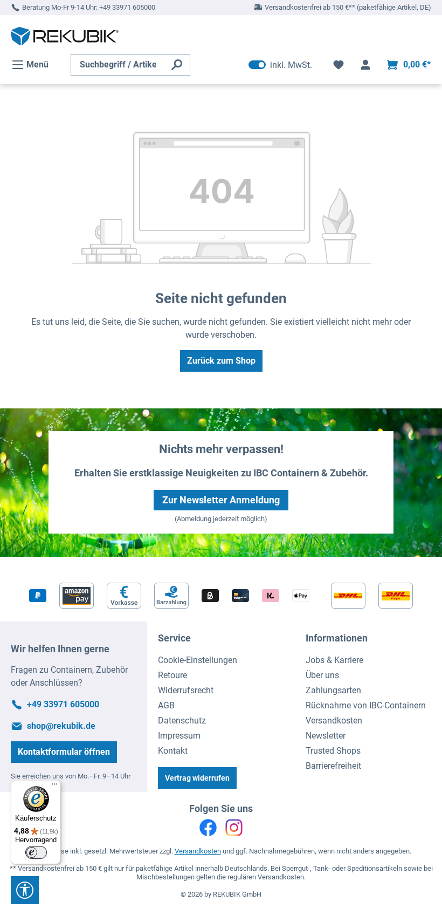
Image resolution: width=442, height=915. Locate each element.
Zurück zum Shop (221, 361)
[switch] (36, 852)
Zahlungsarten (333, 690)
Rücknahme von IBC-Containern (366, 705)
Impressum (179, 735)
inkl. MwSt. (280, 64)
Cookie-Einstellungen (197, 660)
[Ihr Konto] (365, 65)
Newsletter (326, 735)
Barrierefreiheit (333, 766)
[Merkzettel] (339, 65)
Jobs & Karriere (334, 660)
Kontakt (173, 751)
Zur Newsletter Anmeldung (221, 500)
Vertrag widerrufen (197, 778)
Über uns (322, 675)
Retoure (172, 675)
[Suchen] (177, 65)
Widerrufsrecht (185, 690)
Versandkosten (334, 720)
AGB (166, 705)
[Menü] (54, 786)
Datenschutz (182, 720)
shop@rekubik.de (61, 726)
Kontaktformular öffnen (64, 752)
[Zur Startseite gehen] (65, 36)
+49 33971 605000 (127, 7)
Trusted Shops (333, 751)
